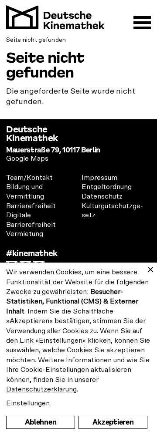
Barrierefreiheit (31, 205)
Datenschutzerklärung (41, 389)
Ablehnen (40, 422)
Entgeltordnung (107, 186)
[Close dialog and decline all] (150, 268)
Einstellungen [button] (28, 403)
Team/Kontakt (29, 177)
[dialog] (78, 349)
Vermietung (24, 233)
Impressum (99, 177)
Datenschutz (102, 196)
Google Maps (27, 158)
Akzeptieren (112, 422)
